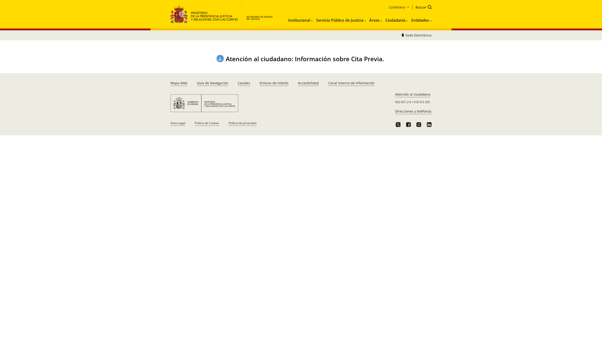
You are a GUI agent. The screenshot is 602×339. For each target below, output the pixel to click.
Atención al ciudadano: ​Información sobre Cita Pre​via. (305, 59)
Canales (244, 83)
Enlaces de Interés (274, 83)
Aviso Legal (177, 123)
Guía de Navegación (212, 83)
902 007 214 (403, 102)
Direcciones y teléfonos (413, 111)
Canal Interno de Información (351, 83)
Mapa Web (178, 83)
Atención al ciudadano (412, 94)
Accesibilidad (308, 83)
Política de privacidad (242, 123)
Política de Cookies (207, 123)
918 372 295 (422, 102)
